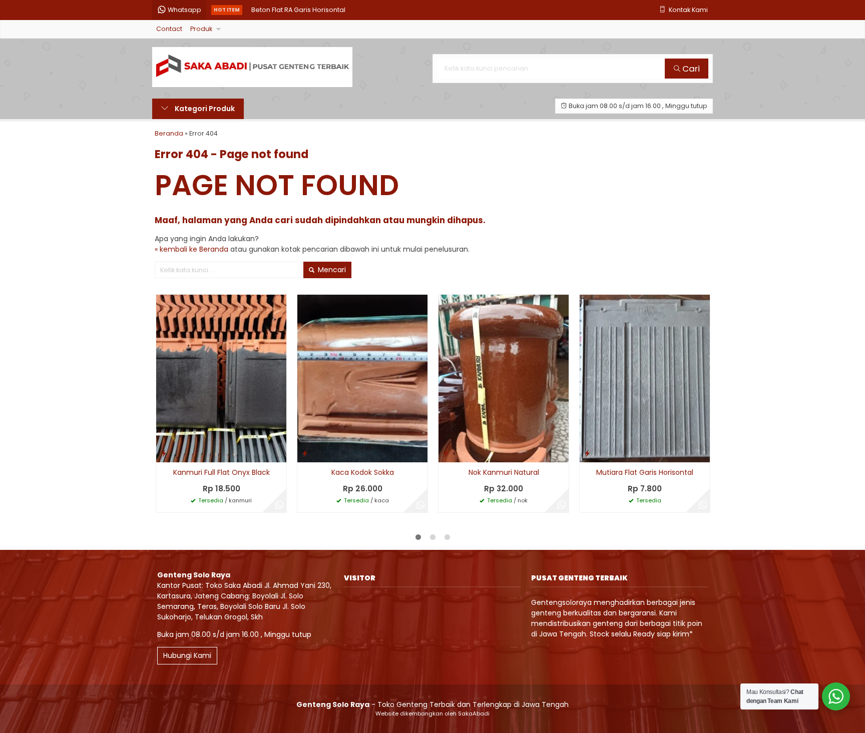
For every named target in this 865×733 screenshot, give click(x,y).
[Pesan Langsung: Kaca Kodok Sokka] (305, 453)
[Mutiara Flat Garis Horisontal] (645, 378)
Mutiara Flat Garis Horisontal (644, 472)
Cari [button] (690, 69)
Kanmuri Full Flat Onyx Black (221, 472)
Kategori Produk (204, 109)
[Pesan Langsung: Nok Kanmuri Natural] (446, 453)
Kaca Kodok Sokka (362, 472)
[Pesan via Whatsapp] (279, 505)
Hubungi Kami (187, 655)
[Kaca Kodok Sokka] (362, 378)
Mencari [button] (331, 270)
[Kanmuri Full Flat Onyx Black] (221, 378)
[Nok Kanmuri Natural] (504, 378)
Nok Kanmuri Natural (504, 472)
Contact (169, 29)
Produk (201, 29)
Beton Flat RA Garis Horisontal (298, 10)
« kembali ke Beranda (191, 249)
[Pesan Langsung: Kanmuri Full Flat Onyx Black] (164, 453)
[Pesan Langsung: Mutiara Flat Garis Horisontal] (587, 453)
